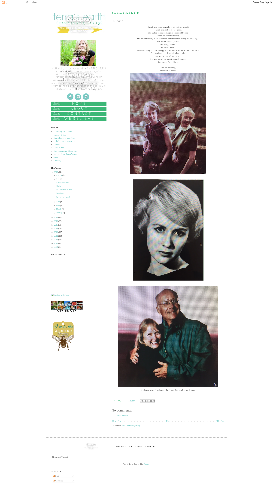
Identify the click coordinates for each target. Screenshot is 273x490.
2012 (56, 236)
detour (56, 157)
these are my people (63, 197)
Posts (57, 476)
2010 (56, 243)
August (59, 175)
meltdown (57, 144)
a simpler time (59, 148)
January (59, 213)
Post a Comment (121, 415)
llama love (60, 193)
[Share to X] (147, 400)
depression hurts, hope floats (64, 138)
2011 (56, 240)
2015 (56, 225)
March (59, 209)
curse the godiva (60, 135)
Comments (59, 481)
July (58, 179)
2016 (56, 221)
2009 (56, 247)
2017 (56, 217)
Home (168, 421)
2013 (56, 232)
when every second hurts (63, 131)
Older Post (220, 421)
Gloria (58, 186)
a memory (57, 161)
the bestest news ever (64, 190)
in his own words (62, 182)
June (58, 202)
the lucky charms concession (64, 141)
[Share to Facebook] (150, 400)
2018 (56, 172)
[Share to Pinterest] (153, 400)
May (58, 205)
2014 (56, 228)
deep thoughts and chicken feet (65, 151)
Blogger (146, 464)
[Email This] (141, 400)
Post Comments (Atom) (131, 426)
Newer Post (116, 421)
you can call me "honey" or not (65, 154)
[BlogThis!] (144, 400)
